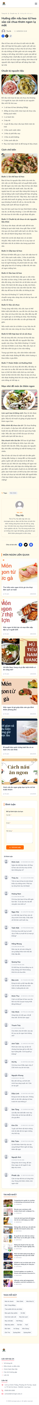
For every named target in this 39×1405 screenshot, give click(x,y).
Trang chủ (4, 13)
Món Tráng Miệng (10, 1305)
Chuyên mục (13, 13)
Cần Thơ (7, 1332)
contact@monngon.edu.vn (13, 1394)
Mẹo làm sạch (23, 1317)
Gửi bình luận (16, 847)
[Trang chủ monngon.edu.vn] (4, 3)
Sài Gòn (19, 1325)
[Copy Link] (10, 36)
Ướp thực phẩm (9, 1325)
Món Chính (13, 493)
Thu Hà (19, 515)
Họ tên (8, 815)
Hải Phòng (19, 1321)
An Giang (16, 1328)
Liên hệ (6, 1375)
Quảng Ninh (27, 1332)
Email (8, 823)
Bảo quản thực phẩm (11, 1313)
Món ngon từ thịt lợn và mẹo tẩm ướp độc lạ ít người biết (18, 628)
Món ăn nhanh (9, 1301)
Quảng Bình (16, 1332)
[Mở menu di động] (35, 3)
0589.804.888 (10, 1390)
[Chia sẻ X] (6, 36)
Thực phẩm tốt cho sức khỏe (13, 1309)
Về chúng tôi (8, 1363)
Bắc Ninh (7, 1328)
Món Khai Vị (30, 1301)
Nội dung (9, 831)
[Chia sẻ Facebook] (3, 36)
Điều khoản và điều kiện (12, 1366)
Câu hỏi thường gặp (10, 1372)
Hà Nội (23, 1313)
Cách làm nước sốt (10, 1317)
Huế (26, 1325)
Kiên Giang (25, 1328)
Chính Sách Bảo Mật (10, 1369)
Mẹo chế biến (9, 1321)
